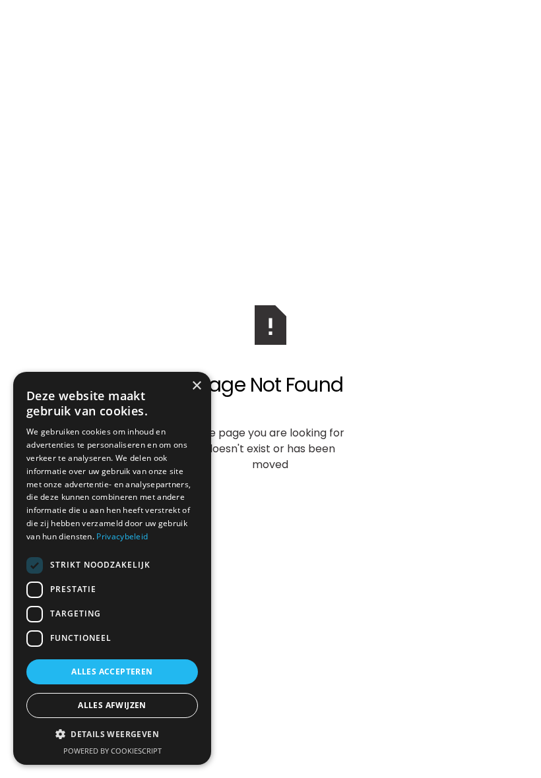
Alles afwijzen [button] (112, 705)
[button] (112, 734)
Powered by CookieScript (112, 751)
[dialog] (112, 568)
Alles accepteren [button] (111, 671)
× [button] (196, 386)
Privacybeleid (122, 536)
